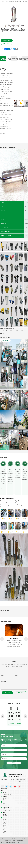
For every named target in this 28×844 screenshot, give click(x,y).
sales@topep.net (7, 794)
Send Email (7, 40)
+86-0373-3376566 (5, 798)
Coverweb (12, 842)
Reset (21, 692)
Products (13, 1)
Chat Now (7, 43)
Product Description (3, 59)
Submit (8, 692)
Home (8, 1)
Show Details (20, 59)
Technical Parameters (9, 59)
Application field (25, 59)
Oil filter (19, 1)
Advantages (14, 58)
